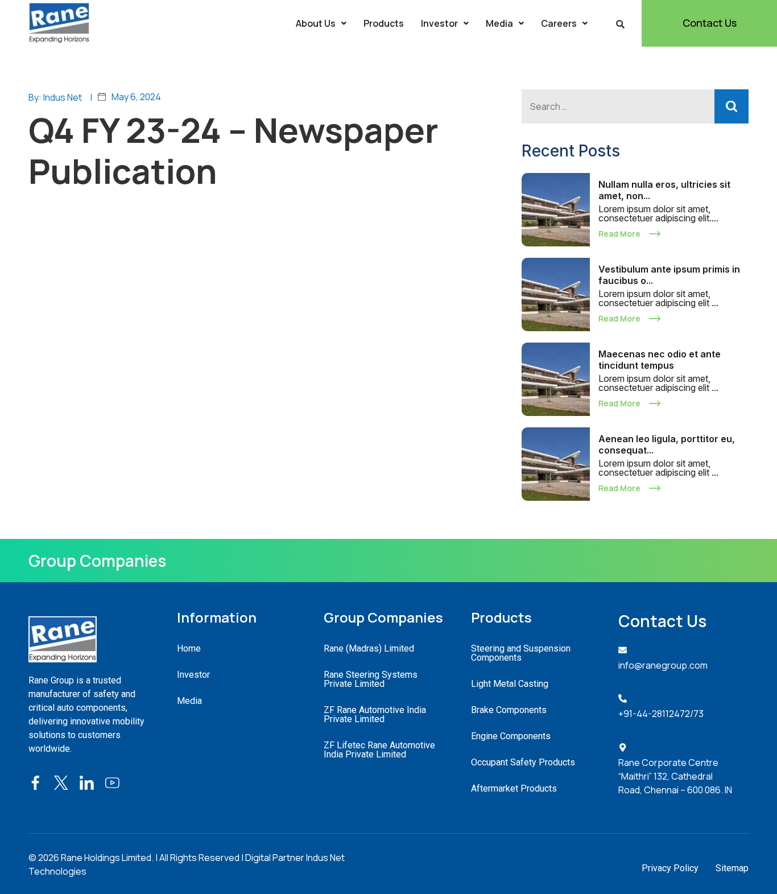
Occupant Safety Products (523, 762)
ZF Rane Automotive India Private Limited (375, 714)
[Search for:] (635, 106)
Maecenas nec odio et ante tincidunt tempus (659, 359)
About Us (316, 23)
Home (189, 648)
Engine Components (511, 736)
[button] (321, 23)
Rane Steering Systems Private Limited (371, 679)
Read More (619, 233)
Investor (439, 23)
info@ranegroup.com (663, 665)
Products (383, 23)
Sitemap (732, 868)
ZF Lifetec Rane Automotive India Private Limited (379, 750)
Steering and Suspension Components (521, 653)
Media (499, 23)
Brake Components (509, 710)
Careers (559, 23)
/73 (697, 713)
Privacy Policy (670, 868)
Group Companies (97, 560)
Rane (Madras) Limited (369, 648)
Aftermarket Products (514, 788)
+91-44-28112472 (654, 713)
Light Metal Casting (509, 683)
